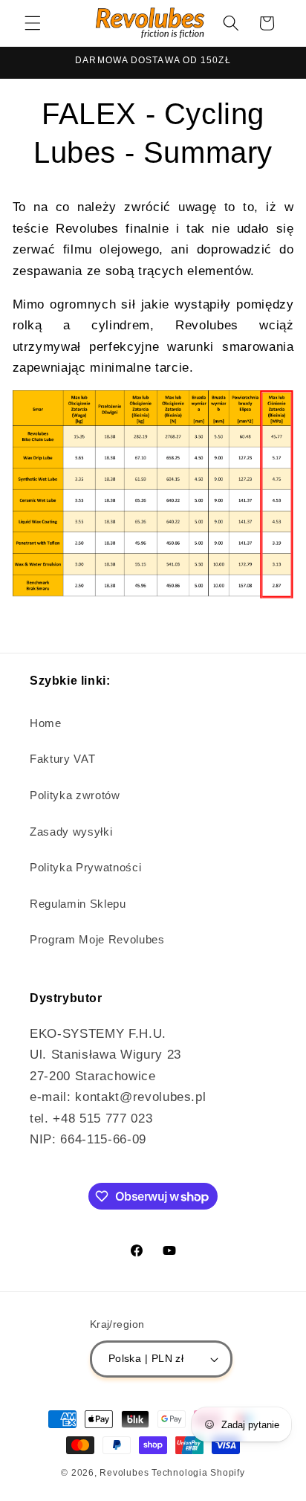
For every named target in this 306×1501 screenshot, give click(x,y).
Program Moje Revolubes (97, 939)
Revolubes (124, 1473)
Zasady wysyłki (71, 831)
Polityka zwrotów (75, 795)
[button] (33, 23)
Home (46, 723)
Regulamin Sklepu (78, 903)
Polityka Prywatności (85, 867)
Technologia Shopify (198, 1473)
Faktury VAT (62, 758)
